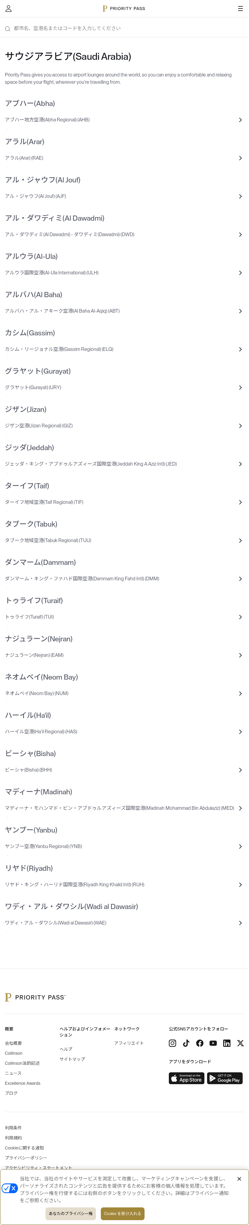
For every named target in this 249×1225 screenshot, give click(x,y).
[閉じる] (239, 1179)
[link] (187, 1078)
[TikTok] (186, 1043)
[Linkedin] (226, 1043)
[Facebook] (199, 1043)
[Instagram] (172, 1043)
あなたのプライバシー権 (71, 1214)
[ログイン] (8, 8)
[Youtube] (213, 1043)
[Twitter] (240, 1043)
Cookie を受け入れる (122, 1214)
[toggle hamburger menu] (240, 8)
